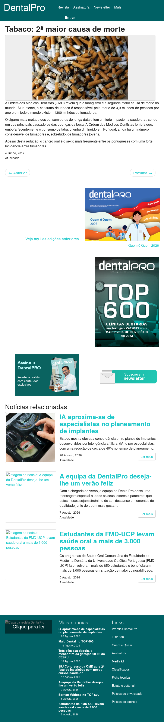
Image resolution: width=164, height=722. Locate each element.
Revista (63, 7)
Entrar (70, 17)
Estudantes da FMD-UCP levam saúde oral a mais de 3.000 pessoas (107, 540)
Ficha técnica (121, 677)
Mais (118, 7)
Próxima (142, 172)
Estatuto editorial (123, 685)
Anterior (17, 172)
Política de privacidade (127, 693)
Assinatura (81, 7)
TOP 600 (118, 637)
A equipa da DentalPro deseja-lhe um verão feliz (106, 479)
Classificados (121, 669)
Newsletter (102, 7)
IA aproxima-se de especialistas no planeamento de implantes (105, 423)
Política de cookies (124, 701)
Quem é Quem (122, 645)
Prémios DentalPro (124, 629)
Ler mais (147, 456)
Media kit (118, 661)
